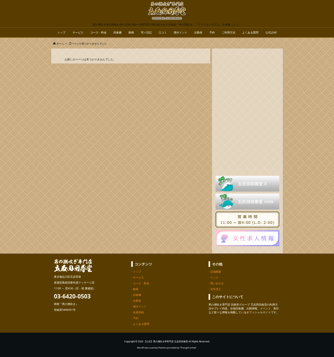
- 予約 (134, 318)
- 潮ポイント (139, 306)
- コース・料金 (140, 283)
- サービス (137, 277)
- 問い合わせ (216, 283)
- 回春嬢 (136, 295)
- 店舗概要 (215, 271)
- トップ (136, 271)
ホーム (60, 43)
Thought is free (188, 347)
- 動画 (134, 289)
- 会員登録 (137, 312)
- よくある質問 (140, 324)
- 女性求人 (215, 289)
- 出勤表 (136, 300)
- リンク (213, 277)
